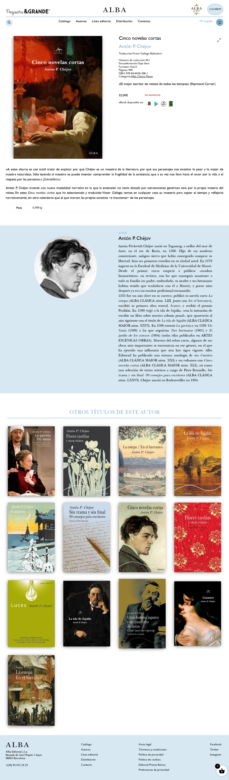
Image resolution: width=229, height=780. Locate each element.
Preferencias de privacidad (154, 770)
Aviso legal (145, 744)
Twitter (214, 749)
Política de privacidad (151, 755)
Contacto (144, 21)
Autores (81, 21)
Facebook (215, 744)
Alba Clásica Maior (142, 76)
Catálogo (64, 21)
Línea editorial (101, 21)
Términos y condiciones (153, 749)
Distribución (124, 21)
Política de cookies (150, 760)
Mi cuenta (206, 21)
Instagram (215, 755)
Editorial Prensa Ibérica (152, 765)
